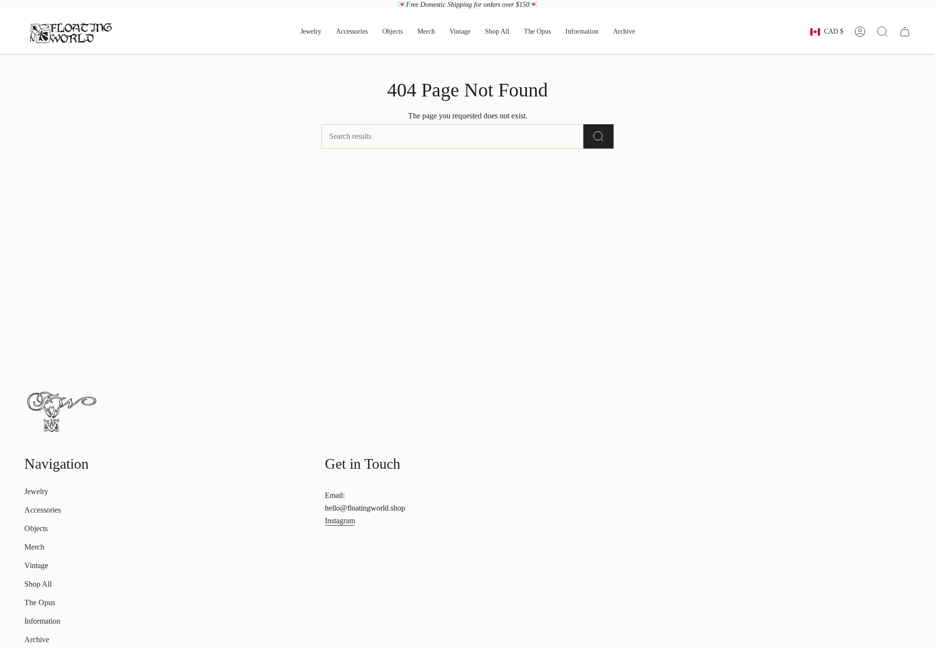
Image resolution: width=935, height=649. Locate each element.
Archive (36, 639)
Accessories (42, 510)
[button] (311, 32)
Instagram (340, 520)
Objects (36, 528)
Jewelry (36, 491)
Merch (34, 547)
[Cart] (905, 31)
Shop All (38, 584)
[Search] (598, 136)
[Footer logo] (60, 411)
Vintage (36, 565)
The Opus (39, 602)
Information (42, 621)
